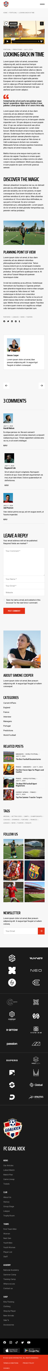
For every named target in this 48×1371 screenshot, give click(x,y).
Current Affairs (9, 703)
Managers (7, 721)
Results (28, 823)
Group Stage (8, 1206)
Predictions (17, 49)
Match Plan (8, 1174)
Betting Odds (17, 816)
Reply (5, 445)
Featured (6, 317)
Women (6, 1233)
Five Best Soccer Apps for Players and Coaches (30, 770)
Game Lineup (8, 1179)
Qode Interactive (15, 1358)
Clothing (6, 1306)
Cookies (6, 1368)
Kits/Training (8, 1302)
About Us (7, 1197)
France (6, 712)
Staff (5, 1256)
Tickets (6, 1184)
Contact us (8, 1288)
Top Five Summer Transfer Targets (29, 797)
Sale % (6, 1320)
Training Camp (9, 1279)
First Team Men (9, 1229)
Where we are (9, 1284)
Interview (7, 717)
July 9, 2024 (28, 49)
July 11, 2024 (8, 426)
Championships (36, 816)
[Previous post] (6, 386)
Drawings (15, 820)
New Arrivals (8, 1315)
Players (30, 317)
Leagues (15, 317)
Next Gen (7, 1238)
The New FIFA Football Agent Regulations (26, 784)
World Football (9, 735)
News (22, 317)
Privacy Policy (28, 1363)
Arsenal (6, 816)
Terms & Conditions (10, 1363)
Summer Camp (9, 1274)
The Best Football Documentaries (28, 759)
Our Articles (8, 1165)
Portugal (13, 13)
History (6, 1202)
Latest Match (9, 1170)
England (6, 707)
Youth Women (9, 1247)
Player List (7, 1252)
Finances (33, 820)
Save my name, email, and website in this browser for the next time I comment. (23, 601)
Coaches (6, 820)
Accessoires (8, 1325)
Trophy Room (9, 1215)
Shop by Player (9, 1311)
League (6, 1211)
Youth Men (7, 1243)
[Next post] (42, 386)
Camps (26, 816)
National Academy (11, 1270)
